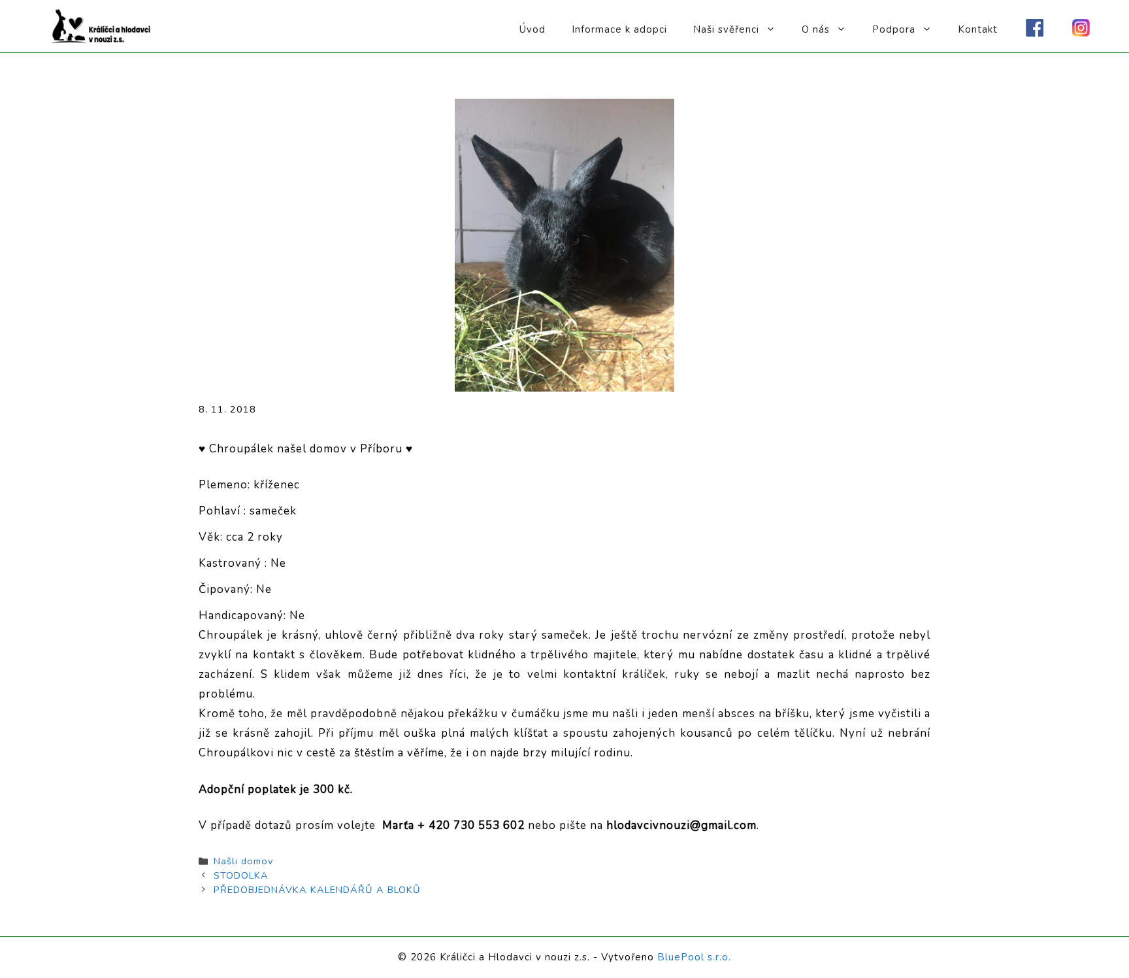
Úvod (532, 29)
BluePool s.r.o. (694, 957)
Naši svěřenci (726, 29)
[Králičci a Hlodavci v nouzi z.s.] (101, 25)
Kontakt (978, 29)
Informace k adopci (619, 29)
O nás (816, 29)
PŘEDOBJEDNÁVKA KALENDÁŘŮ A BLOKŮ (317, 889)
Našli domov (243, 861)
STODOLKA (241, 875)
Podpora (893, 29)
